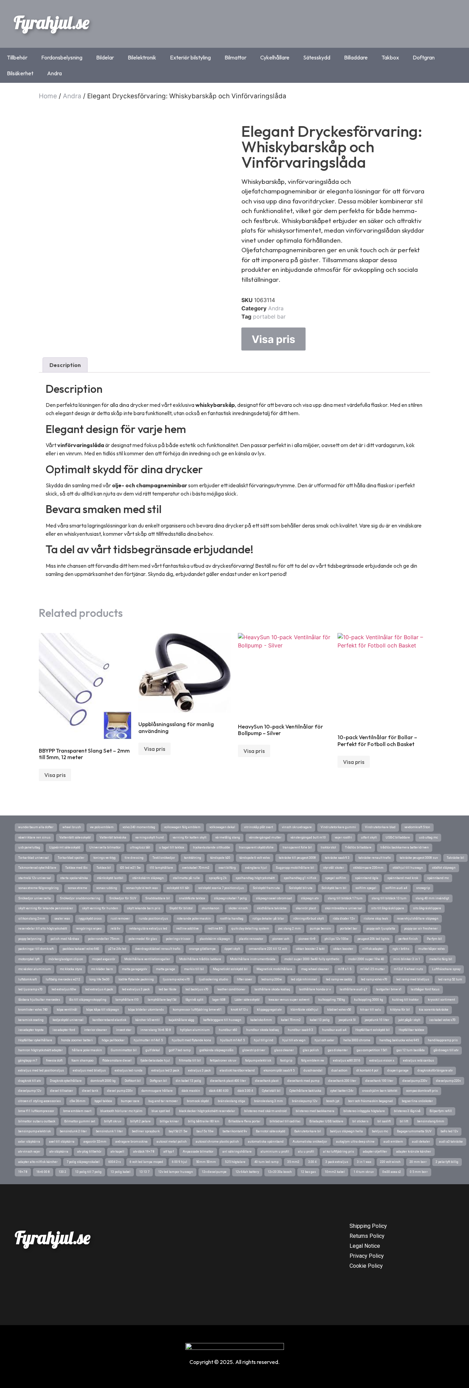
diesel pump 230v (120, 1090)
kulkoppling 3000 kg (368, 999)
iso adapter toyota (31, 1030)
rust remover (120, 918)
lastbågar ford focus (425, 989)
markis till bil (194, 969)
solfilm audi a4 (396, 888)
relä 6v (115, 928)
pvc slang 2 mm (289, 928)
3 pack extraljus (336, 1162)
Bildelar (105, 57)
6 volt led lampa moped (146, 1162)
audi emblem (393, 1141)
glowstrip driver (253, 1050)
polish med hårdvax (64, 939)
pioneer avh (280, 939)
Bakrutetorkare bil (307, 1131)
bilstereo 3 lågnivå (407, 1111)
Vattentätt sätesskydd (75, 837)
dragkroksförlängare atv (435, 1070)
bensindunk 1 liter (109, 1131)
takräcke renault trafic (374, 857)
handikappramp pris (443, 1040)
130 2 (62, 1172)
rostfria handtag (231, 918)
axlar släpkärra (29, 1141)
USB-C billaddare (398, 837)
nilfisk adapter (373, 949)
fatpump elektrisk (258, 1060)
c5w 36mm (77, 1101)
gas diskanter (338, 1050)
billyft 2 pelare (140, 1121)
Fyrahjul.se (51, 22)
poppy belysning (30, 939)
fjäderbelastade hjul (155, 1060)
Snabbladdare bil (157, 898)
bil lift (404, 1121)
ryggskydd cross (90, 918)
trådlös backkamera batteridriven (404, 847)
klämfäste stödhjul (304, 1009)
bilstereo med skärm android (265, 1111)
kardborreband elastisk (109, 1020)
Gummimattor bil (124, 1050)
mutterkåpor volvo (431, 949)
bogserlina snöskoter (417, 1101)
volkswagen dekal (222, 827)
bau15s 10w (205, 1131)
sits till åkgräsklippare (387, 908)
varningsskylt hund (149, 837)
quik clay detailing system (250, 928)
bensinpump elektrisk (34, 1131)
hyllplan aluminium (195, 1030)
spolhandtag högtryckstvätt (255, 878)
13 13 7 (144, 1172)
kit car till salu (370, 1009)
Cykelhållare (274, 57)
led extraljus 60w (64, 989)
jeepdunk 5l (347, 1020)
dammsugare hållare (157, 1090)
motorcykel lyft (28, 959)
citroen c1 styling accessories (39, 1101)
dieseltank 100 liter (379, 1080)
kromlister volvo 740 (33, 1009)
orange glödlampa (202, 949)
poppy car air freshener (421, 928)
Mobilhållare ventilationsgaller (147, 959)
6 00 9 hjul (179, 1162)
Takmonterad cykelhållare (37, 867)
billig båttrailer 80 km (203, 1121)
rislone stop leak (376, 918)
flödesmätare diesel (116, 1060)
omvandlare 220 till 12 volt (268, 949)
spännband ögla (366, 878)
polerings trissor (178, 939)
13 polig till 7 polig (88, 1172)
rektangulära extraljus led (148, 928)
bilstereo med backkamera (315, 1111)
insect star (123, 1030)
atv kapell (117, 1151)
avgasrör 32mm (94, 1141)
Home (48, 96)
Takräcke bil (455, 857)
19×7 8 (22, 1172)
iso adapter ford (64, 1030)
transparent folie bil (297, 847)
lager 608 (219, 999)
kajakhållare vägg (181, 1020)
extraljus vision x (381, 1060)
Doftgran (424, 57)
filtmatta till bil (190, 1060)
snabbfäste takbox (192, 898)
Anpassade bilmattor (198, 1151)
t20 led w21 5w (130, 867)
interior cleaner (95, 1030)
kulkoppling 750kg (331, 999)
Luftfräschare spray (446, 969)
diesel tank (90, 1090)
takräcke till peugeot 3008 (297, 857)
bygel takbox (103, 1101)
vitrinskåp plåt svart (258, 827)
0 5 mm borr (419, 1172)
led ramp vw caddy (339, 979)
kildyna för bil (400, 1009)
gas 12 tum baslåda (411, 1050)
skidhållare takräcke (272, 908)
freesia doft (54, 1060)
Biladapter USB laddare (326, 1121)
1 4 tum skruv (364, 1172)
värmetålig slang (227, 837)
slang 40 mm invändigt (432, 898)
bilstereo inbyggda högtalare (364, 1111)
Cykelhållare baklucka (305, 1090)
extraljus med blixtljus (89, 1070)
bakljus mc (380, 1131)
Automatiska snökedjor (310, 1141)
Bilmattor (236, 57)
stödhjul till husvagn (407, 867)
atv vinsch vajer (29, 1151)
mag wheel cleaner (315, 969)
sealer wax (62, 918)
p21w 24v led (117, 949)
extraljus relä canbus (418, 1060)
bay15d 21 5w (178, 1131)
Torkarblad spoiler (71, 857)
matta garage (165, 969)
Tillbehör (17, 57)
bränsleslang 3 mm (268, 1101)
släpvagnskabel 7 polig (230, 898)
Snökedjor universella (34, 898)
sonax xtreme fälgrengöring (38, 888)
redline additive (187, 928)
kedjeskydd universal (68, 1020)
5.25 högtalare (235, 1162)
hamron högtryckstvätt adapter (40, 1050)
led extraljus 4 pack (99, 989)
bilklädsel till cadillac (285, 1121)
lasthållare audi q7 (353, 989)
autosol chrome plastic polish (217, 1141)
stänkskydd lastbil (110, 878)
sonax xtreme (77, 888)
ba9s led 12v (449, 1131)
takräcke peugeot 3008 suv (419, 857)
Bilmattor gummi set (79, 1121)
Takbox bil (103, 867)
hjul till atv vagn (294, 1040)
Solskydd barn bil (333, 888)
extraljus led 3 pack (165, 1070)
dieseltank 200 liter (342, 1080)
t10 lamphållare (161, 867)
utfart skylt (369, 837)
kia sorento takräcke (433, 1009)
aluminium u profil (275, 1151)
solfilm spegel (365, 888)
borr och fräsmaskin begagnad (370, 1101)
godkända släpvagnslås (216, 1050)
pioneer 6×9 (307, 939)
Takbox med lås (76, 867)
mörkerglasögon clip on (65, 959)
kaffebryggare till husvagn (222, 1020)
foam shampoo (82, 1060)
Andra (54, 73)
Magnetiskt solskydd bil (230, 969)
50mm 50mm (206, 1162)
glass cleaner (284, 1050)
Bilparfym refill (441, 1111)
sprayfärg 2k (218, 878)
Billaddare (356, 57)
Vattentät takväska (113, 837)
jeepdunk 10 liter (377, 1020)
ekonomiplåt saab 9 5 (279, 1070)
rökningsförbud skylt (308, 918)
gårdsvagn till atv (446, 1050)
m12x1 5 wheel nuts (408, 969)
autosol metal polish (172, 1141)
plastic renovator (251, 939)
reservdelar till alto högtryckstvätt (42, 928)
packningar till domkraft (36, 949)
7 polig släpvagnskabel (83, 1162)
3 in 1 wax (364, 1162)
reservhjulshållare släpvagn (417, 918)
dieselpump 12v (29, 1090)
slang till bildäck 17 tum (345, 898)
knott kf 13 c (239, 1009)
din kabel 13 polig (188, 1080)
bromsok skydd (198, 1101)
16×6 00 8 (43, 1172)
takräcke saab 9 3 (337, 857)
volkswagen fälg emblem (182, 827)
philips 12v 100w (336, 939)
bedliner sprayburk (146, 1131)
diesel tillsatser (61, 1090)
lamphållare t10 (127, 999)
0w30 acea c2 (391, 1172)
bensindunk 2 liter (73, 1131)
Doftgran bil (158, 1080)
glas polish (311, 1050)
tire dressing (134, 857)
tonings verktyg (104, 857)
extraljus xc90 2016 (347, 1060)
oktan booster (343, 949)
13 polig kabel (120, 1172)
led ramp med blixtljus (412, 979)
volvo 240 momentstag (139, 827)
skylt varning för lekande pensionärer (45, 908)
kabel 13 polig (320, 1020)
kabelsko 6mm (261, 1020)
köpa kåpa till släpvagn (102, 1009)
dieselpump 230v (414, 1080)
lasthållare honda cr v (315, 989)
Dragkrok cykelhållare (66, 1080)
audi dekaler (421, 1141)
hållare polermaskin (87, 1050)
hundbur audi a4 (334, 1030)
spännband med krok (402, 878)
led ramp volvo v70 (374, 979)
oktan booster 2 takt (310, 949)
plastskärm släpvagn (214, 939)
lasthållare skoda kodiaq (272, 989)
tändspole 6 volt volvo (254, 857)
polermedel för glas (142, 939)
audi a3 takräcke (451, 1141)
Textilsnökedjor (163, 857)
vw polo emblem (102, 827)
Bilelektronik (142, 57)
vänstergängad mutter (265, 837)
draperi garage (398, 1070)
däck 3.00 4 (245, 1090)
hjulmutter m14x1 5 (148, 1040)
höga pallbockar (113, 1040)
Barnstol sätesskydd (270, 1131)
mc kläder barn (102, 969)
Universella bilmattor (105, 847)
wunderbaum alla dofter (36, 827)
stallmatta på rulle (186, 878)
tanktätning (192, 857)
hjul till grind (263, 1040)
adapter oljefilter (375, 1151)
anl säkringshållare (237, 1151)
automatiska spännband (266, 1141)
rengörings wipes (89, 928)
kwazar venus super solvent (288, 999)
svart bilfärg (227, 867)
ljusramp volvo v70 (176, 979)
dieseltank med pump (303, 1080)
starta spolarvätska (74, 878)
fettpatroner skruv (223, 1060)
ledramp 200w (271, 979)
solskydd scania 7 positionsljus (221, 888)
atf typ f (168, 1151)
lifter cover (244, 979)
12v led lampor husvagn (175, 1172)
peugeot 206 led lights (373, 939)
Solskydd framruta (266, 888)
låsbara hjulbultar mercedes (39, 999)
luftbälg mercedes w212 (63, 979)
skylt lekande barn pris (143, 908)
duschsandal (313, 1070)
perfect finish (408, 939)
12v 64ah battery (247, 1172)
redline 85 (215, 928)
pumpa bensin (320, 928)
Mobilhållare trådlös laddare (200, 959)
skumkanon (210, 908)
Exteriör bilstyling (190, 57)
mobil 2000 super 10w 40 (366, 959)
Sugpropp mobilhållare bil (295, 867)
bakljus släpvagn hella (346, 1131)
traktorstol (328, 847)
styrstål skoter (333, 867)
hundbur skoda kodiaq (262, 1030)
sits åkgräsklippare (427, 908)
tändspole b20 (220, 857)
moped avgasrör (103, 959)
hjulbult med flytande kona (191, 1040)
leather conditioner (231, 989)
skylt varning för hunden (100, 908)
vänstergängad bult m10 (308, 837)
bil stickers (360, 1121)
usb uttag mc (428, 837)
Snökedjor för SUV (122, 898)
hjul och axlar (324, 1040)
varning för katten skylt (189, 837)
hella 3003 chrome (356, 1040)
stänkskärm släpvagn (148, 878)
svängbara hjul (256, 867)
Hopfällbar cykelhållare (35, 1040)
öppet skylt (232, 949)
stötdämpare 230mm (368, 867)
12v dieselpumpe (214, 1172)
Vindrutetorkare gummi (338, 827)
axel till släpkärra (62, 1141)
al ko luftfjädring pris (338, 1151)
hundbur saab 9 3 (300, 1030)
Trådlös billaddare (358, 847)
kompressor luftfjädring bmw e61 (197, 1009)
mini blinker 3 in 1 (406, 959)
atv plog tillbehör (89, 1151)
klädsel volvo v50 (339, 1009)
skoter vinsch (238, 908)
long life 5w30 (99, 979)
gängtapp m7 (27, 1060)
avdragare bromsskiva (131, 1141)
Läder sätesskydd (247, 999)
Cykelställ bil (271, 1090)
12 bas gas (308, 1172)
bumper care (130, 1101)
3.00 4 (312, 1162)
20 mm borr (418, 1162)
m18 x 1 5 (344, 969)
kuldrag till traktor (405, 999)
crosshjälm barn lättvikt (379, 1090)
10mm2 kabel (335, 1172)
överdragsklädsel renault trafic (157, 949)
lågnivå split (194, 999)
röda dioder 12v (344, 918)
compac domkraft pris (422, 1090)
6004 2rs (114, 1162)
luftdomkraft (27, 979)
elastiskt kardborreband (237, 1070)
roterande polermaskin (194, 918)
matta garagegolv (134, 969)
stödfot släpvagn (444, 867)
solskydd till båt (178, 888)
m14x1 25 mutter (372, 969)
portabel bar (269, 316)
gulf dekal (153, 1050)
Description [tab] (65, 365)
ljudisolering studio (213, 979)
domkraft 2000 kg (103, 1080)
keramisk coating (31, 1020)
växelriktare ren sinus (34, 837)
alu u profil (306, 1151)
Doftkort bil (133, 1080)
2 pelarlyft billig (447, 1162)
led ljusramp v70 (30, 989)
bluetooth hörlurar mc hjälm (121, 1111)
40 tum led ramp (266, 1162)
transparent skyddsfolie (256, 847)
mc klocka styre (71, 969)
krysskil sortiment (441, 999)
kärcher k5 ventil (147, 1020)
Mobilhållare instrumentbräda (252, 959)
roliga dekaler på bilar (268, 918)
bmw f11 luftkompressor (36, 1111)
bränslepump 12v (304, 1101)
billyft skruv (112, 1121)
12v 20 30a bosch (280, 1172)
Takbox (390, 57)
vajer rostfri (343, 837)
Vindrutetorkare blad (380, 827)
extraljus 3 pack (199, 1070)
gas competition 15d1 (372, 1050)
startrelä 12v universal (34, 878)
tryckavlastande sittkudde (211, 847)
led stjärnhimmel (304, 979)
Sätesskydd (316, 57)
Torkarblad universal (33, 857)
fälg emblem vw (312, 1060)
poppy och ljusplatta (380, 928)
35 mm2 (293, 1162)
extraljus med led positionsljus (41, 1070)
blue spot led (160, 1111)
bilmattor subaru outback (36, 1121)
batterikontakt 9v (234, 1131)
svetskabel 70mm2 (195, 867)
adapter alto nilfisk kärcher (38, 1162)
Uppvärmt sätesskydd (64, 847)
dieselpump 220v (448, 1080)
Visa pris (273, 339)
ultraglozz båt (140, 847)
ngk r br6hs (400, 949)
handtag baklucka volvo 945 (399, 1040)
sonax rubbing (106, 888)
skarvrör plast (306, 908)
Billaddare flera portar (244, 1121)
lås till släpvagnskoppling (87, 999)
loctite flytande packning (136, 979)
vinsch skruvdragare (297, 827)
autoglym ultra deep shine (355, 1141)
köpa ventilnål (67, 1009)
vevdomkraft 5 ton (417, 827)
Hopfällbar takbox (411, 1030)
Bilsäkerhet (20, 73)
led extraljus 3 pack (136, 989)
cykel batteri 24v (341, 1090)
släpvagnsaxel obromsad (274, 898)
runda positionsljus (153, 918)
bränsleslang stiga (231, 1101)
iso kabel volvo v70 (442, 1020)
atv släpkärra (58, 1151)
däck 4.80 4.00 (219, 1090)
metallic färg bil (440, 959)
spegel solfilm (335, 878)
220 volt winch (390, 1162)
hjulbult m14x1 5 (232, 1040)
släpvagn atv (310, 898)
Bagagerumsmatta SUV (414, 1131)
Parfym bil (434, 939)
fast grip (286, 1060)
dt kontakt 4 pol (367, 1070)
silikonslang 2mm (31, 918)
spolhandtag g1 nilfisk (300, 878)
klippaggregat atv (269, 1009)
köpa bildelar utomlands (146, 1009)
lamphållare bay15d (162, 999)
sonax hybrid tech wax (142, 888)
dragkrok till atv (29, 1080)
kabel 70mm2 (291, 1020)
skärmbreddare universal (343, 908)
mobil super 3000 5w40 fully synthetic (311, 959)
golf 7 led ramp (180, 1050)
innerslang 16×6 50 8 (155, 1030)
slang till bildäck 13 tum (389, 898)
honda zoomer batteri (77, 1040)
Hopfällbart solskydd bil (372, 1030)
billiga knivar (169, 1121)
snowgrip (423, 888)
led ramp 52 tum (450, 979)
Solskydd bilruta (300, 888)
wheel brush (71, 827)
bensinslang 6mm (430, 1121)
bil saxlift (384, 1121)
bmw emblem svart (77, 1111)
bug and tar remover (163, 1101)
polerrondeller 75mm (103, 939)
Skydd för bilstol (181, 908)
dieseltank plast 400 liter (228, 1080)
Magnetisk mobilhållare (274, 969)
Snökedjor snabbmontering (80, 898)
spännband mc (438, 878)
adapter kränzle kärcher (413, 1151)
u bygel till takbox (171, 847)
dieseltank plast (266, 1080)
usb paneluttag (29, 847)
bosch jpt (332, 1101)
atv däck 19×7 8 (144, 1151)
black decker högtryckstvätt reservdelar (207, 1111)
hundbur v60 (228, 1030)
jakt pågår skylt (409, 1020)
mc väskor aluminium (34, 969)
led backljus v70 (196, 989)
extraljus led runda (128, 1070)
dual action (339, 1070)
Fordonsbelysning (61, 57)
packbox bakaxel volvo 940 (80, 949)
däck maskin (191, 1090)
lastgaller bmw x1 (389, 989)
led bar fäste (167, 989)
